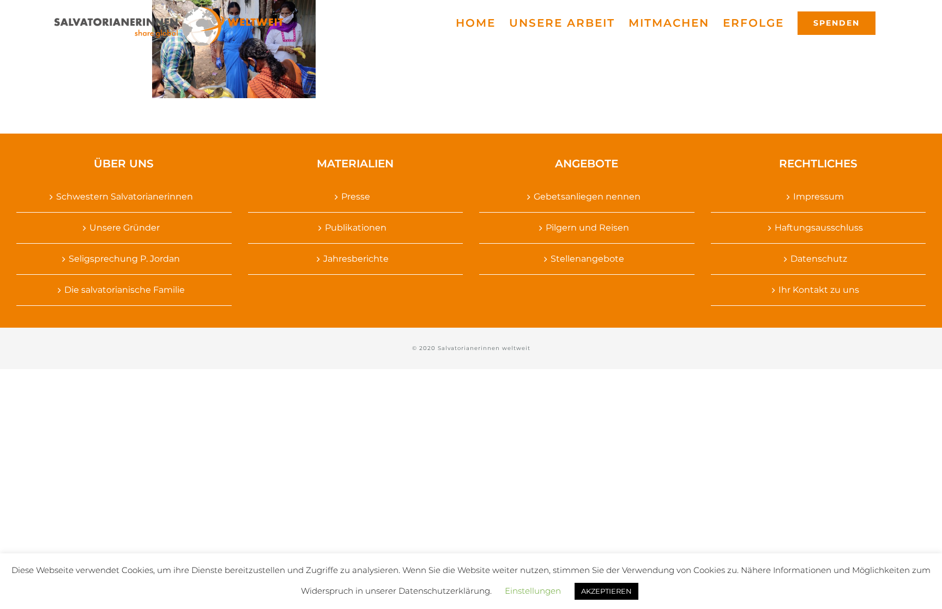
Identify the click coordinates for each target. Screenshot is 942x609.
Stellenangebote (587, 259)
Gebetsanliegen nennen (587, 196)
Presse (355, 196)
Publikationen (356, 227)
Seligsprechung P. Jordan (124, 259)
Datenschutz (818, 259)
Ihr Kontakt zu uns (818, 290)
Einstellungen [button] (533, 591)
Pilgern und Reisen (587, 227)
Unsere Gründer (124, 227)
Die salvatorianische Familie (124, 290)
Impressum (818, 196)
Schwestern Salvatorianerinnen (124, 196)
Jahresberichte (356, 259)
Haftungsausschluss (819, 227)
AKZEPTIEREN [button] (606, 591)
